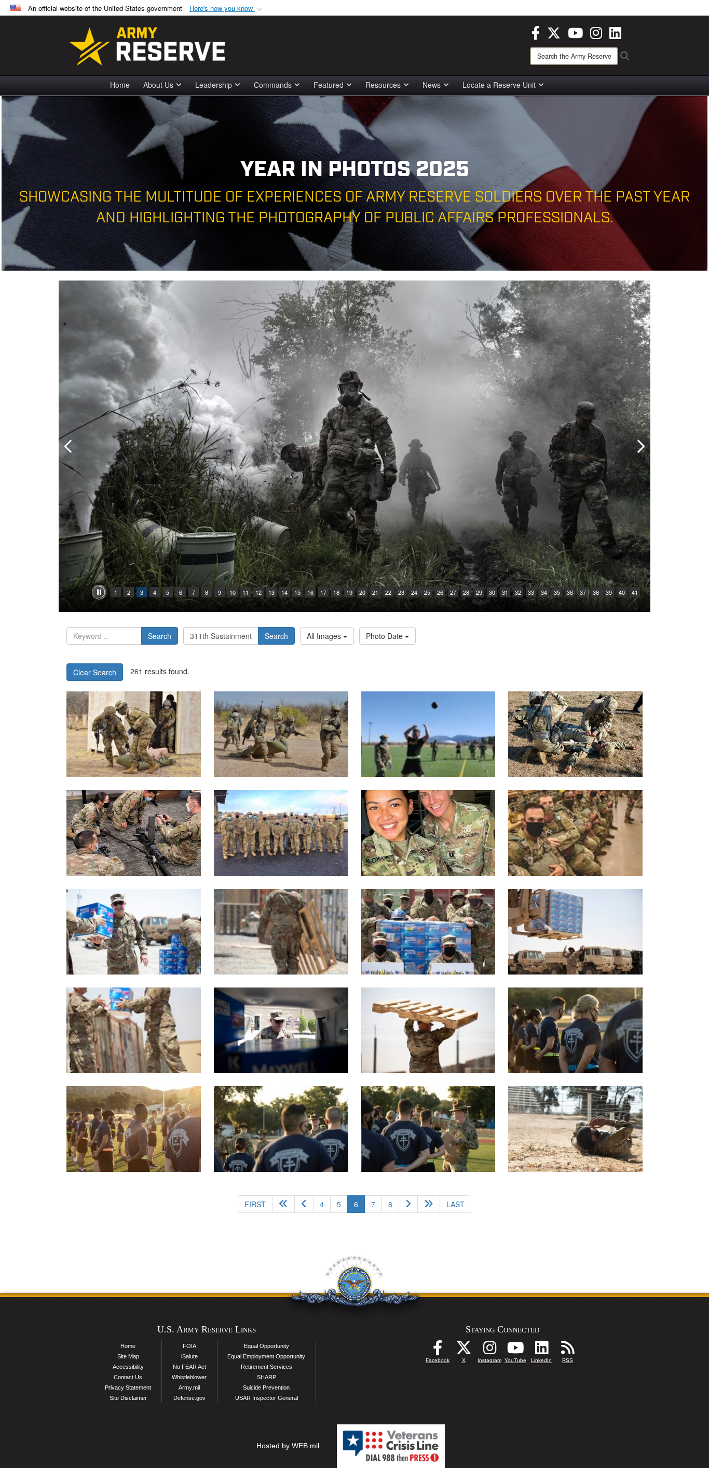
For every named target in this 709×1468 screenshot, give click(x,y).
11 (245, 592)
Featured (328, 84)
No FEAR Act (189, 1367)
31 (505, 592)
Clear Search (94, 672)
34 (544, 592)
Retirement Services (266, 1367)
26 (440, 592)
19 (349, 592)
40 (622, 592)
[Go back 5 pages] (283, 1204)
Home (120, 84)
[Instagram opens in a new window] (596, 31)
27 (453, 592)
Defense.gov (189, 1398)
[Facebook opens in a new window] (535, 31)
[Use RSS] (567, 1350)
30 (492, 592)
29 (479, 592)
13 (271, 592)
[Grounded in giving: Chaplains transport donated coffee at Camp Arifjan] (133, 932)
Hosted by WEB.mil (287, 1446)
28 (466, 592)
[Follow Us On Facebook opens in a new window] (438, 1350)
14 (284, 592)
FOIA (189, 1346)
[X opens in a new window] (554, 31)
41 (635, 592)
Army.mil (189, 1387)
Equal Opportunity (266, 1346)
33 (531, 592)
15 (297, 592)
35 (557, 592)
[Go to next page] (408, 1204)
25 (427, 592)
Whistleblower (189, 1377)
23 (401, 592)
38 (596, 592)
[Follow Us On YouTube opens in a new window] (515, 1350)
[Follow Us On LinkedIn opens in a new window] (541, 1350)
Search (159, 636)
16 (310, 592)
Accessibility (128, 1367)
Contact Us (128, 1377)
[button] (226, 8)
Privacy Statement (128, 1387)
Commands (273, 84)
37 (583, 592)
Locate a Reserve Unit (499, 84)
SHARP (266, 1377)
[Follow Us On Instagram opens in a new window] (489, 1350)
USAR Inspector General (266, 1398)
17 (323, 592)
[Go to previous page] (303, 1204)
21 (375, 592)
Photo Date (385, 636)
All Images (325, 636)
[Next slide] (640, 446)
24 (414, 592)
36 (570, 592)
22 (388, 592)
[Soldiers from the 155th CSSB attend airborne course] (428, 833)
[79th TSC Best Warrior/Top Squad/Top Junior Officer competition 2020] (575, 1030)
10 (232, 592)
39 (609, 592)
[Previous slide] (69, 446)
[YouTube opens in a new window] (575, 31)
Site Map (128, 1356)
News (431, 84)
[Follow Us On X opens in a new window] (463, 1350)
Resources (383, 84)
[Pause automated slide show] (99, 592)
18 (336, 592)
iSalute (189, 1356)
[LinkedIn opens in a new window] (615, 31)
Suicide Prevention (266, 1387)
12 (258, 592)
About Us (158, 84)
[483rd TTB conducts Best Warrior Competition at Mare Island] (575, 734)
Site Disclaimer (128, 1398)
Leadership (213, 84)
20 (362, 592)
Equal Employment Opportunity (266, 1356)
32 (518, 592)
